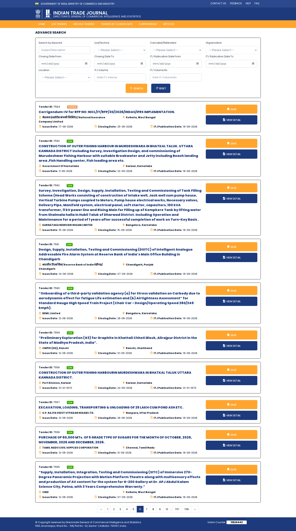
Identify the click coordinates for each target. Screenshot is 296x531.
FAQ (257, 3)
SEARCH (138, 88)
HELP (248, 3)
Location (44, 70)
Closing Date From (50, 56)
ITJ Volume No (158, 70)
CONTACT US (218, 3)
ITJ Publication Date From (165, 56)
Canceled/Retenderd (163, 42)
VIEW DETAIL (233, 120)
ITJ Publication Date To (219, 56)
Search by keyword (50, 42)
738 (186, 509)
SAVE (233, 109)
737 (177, 509)
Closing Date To (104, 56)
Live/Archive (101, 42)
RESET (162, 88)
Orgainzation (214, 42)
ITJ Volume (101, 70)
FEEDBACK (236, 3)
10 (167, 509)
